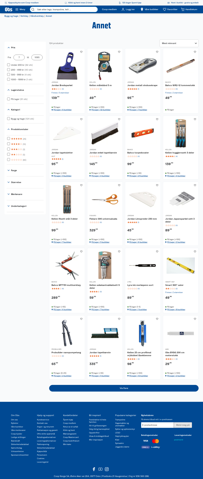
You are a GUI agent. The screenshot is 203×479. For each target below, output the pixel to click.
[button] (124, 388)
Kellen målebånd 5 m (100, 85)
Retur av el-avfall (70, 427)
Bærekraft (15, 441)
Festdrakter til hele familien (97, 421)
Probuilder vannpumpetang (66, 352)
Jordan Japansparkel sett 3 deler (180, 220)
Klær (117, 440)
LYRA (129, 282)
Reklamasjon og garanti (47, 430)
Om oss (14, 420)
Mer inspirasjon (96, 440)
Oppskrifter (94, 433)
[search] (33, 9)
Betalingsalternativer (46, 437)
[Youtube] (100, 469)
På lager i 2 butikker (176, 242)
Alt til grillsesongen (97, 425)
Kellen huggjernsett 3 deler (179, 152)
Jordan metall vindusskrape (142, 85)
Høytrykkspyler (122, 436)
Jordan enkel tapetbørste (103, 152)
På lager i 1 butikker (138, 309)
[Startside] (8, 9)
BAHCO (168, 82)
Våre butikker (17, 427)
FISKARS (92, 216)
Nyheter (14, 423)
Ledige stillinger (18, 437)
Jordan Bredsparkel (62, 85)
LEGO (117, 433)
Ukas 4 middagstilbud (99, 436)
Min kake (67, 444)
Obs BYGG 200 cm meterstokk (174, 354)
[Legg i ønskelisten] (81, 52)
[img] (67, 89)
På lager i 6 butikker (62, 110)
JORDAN (55, 82)
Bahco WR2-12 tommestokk (180, 85)
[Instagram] (107, 469)
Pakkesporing (43, 444)
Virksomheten (17, 451)
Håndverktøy (37, 16)
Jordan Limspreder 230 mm (142, 219)
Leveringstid (42, 462)
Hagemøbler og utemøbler (122, 424)
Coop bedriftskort (71, 441)
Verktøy (24, 16)
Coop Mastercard (71, 437)
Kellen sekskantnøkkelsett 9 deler (104, 286)
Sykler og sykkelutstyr (125, 429)
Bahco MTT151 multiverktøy (66, 285)
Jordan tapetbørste (100, 352)
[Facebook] (94, 469)
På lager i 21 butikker (138, 176)
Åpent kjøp (68, 420)
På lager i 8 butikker (176, 309)
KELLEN (92, 82)
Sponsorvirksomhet (20, 455)
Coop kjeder (16, 434)
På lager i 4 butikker (100, 176)
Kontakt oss (42, 423)
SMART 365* (170, 282)
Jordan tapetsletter (62, 152)
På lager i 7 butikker (138, 110)
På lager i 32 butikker (101, 110)
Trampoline (120, 420)
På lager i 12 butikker (138, 376)
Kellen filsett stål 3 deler (65, 219)
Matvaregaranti (70, 434)
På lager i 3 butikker (62, 176)
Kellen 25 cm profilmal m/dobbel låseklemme (139, 354)
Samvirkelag (16, 448)
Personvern (42, 455)
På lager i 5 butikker (100, 242)
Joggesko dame (122, 447)
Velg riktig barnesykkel (99, 429)
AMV (167, 349)
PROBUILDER (56, 349)
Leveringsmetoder (183, 435)
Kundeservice (43, 420)
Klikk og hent (69, 430)
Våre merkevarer (18, 430)
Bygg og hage (11, 16)
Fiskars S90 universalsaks (103, 219)
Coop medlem (69, 423)
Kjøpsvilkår (42, 451)
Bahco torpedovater (138, 152)
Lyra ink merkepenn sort (140, 285)
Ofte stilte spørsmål (46, 434)
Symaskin (119, 443)
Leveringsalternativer (46, 441)
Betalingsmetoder (149, 435)
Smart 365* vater (174, 285)
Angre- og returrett (45, 427)
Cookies (40, 458)
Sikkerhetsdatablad (20, 444)
